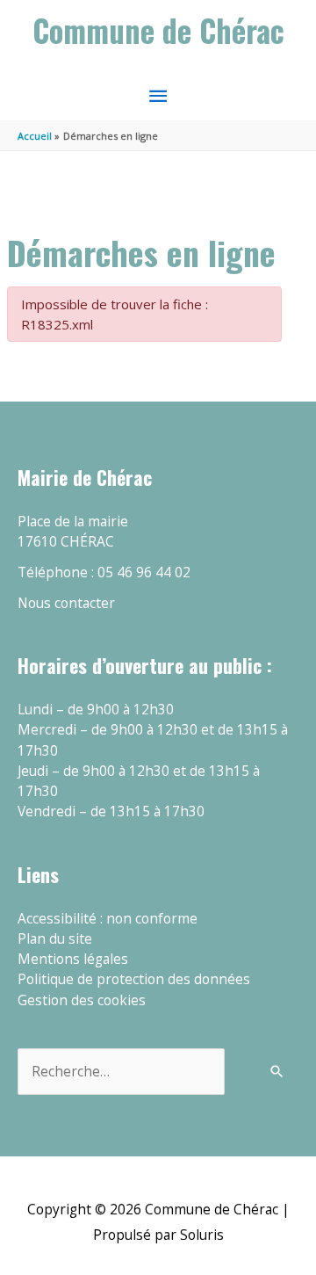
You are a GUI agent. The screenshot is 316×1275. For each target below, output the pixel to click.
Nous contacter (66, 602)
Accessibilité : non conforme (108, 918)
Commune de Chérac (158, 30)
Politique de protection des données (134, 979)
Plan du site (55, 938)
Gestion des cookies (82, 1000)
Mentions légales (73, 958)
